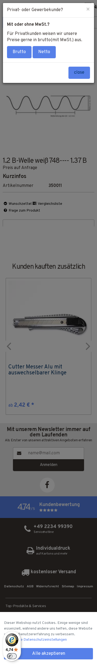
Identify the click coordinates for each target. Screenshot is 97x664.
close (79, 72)
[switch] (12, 656)
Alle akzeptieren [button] (48, 654)
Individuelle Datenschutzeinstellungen (35, 639)
